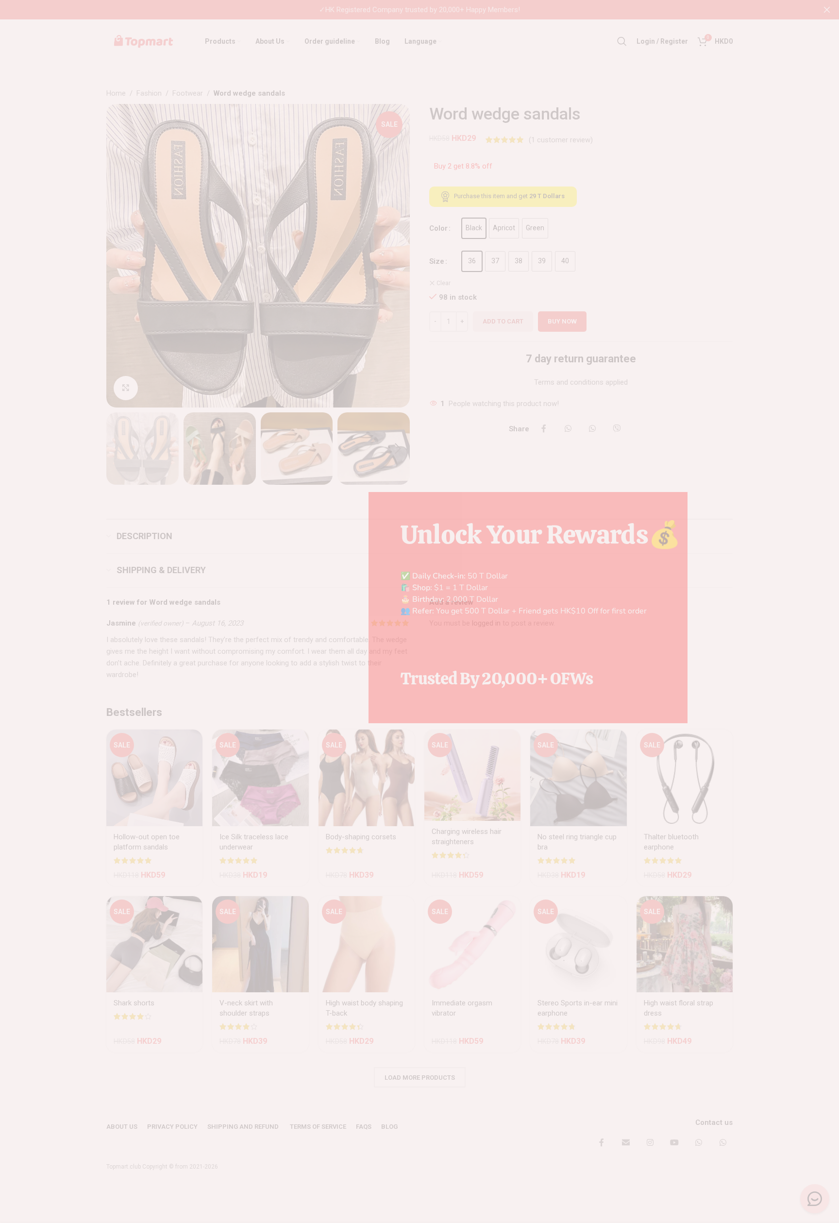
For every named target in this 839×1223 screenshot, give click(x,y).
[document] (419, 611)
